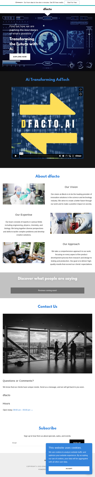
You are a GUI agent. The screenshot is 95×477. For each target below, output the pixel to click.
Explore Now (20, 57)
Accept (69, 468)
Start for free (72, 2)
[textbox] (39, 443)
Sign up (77, 443)
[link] (47, 9)
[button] (31, 410)
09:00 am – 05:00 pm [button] (21, 410)
